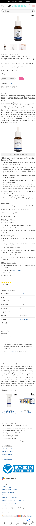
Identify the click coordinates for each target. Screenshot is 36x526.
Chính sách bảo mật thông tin (9, 503)
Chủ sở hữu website (7, 454)
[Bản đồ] (33, 6)
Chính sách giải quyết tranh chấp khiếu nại (13, 500)
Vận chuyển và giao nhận (8, 492)
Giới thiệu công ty (6, 487)
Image (18, 54)
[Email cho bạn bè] (11, 87)
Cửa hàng (12, 54)
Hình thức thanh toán (7, 451)
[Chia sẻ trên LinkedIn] (16, 87)
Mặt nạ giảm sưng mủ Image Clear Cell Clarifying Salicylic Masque (9, 413)
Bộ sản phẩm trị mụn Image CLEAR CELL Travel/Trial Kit (26, 413)
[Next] (31, 28)
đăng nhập (13, 351)
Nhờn (27, 319)
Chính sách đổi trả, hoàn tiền (9, 497)
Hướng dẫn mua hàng (7, 449)
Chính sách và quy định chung (9, 489)
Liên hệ (3, 457)
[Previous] (4, 28)
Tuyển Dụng (5, 505)
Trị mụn (22, 293)
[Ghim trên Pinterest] (13, 87)
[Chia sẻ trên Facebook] (5, 87)
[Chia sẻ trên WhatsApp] (2, 87)
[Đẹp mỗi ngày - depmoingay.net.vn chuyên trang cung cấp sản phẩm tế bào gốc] (17, 6)
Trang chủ (4, 54)
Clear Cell (9, 83)
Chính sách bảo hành (7, 495)
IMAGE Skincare (16, 270)
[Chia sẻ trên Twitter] (8, 87)
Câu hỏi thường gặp (7, 459)
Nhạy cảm (22, 319)
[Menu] (2, 6)
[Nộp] (32, 11)
